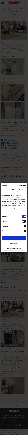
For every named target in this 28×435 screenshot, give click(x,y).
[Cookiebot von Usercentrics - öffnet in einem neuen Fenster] (19, 186)
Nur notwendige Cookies (14, 248)
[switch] (24, 221)
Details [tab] (14, 189)
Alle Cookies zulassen (14, 238)
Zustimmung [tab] (5, 189)
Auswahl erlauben (14, 243)
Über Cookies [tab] (22, 189)
